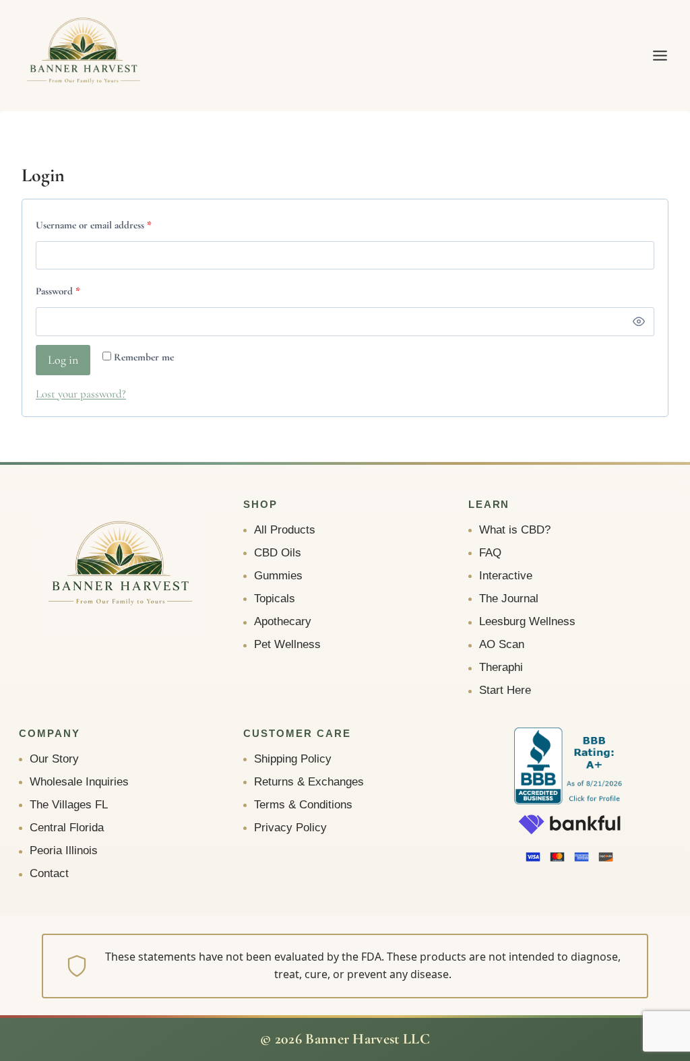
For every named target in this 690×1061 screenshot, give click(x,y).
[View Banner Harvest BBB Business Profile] (569, 766)
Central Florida (67, 827)
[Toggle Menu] (660, 55)
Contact (49, 873)
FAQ (490, 552)
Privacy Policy (290, 827)
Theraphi (501, 667)
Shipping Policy (293, 758)
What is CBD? (515, 529)
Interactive (505, 575)
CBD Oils (277, 552)
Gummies (278, 575)
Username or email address (112, 224)
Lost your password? (81, 394)
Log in (63, 359)
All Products (284, 529)
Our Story (54, 758)
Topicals (274, 598)
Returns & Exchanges (309, 781)
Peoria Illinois (64, 850)
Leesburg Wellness (527, 621)
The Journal (508, 598)
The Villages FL (69, 804)
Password (77, 290)
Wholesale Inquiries (79, 781)
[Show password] (638, 321)
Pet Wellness (287, 644)
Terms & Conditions (303, 804)
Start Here (505, 690)
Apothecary (282, 621)
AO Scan (501, 644)
